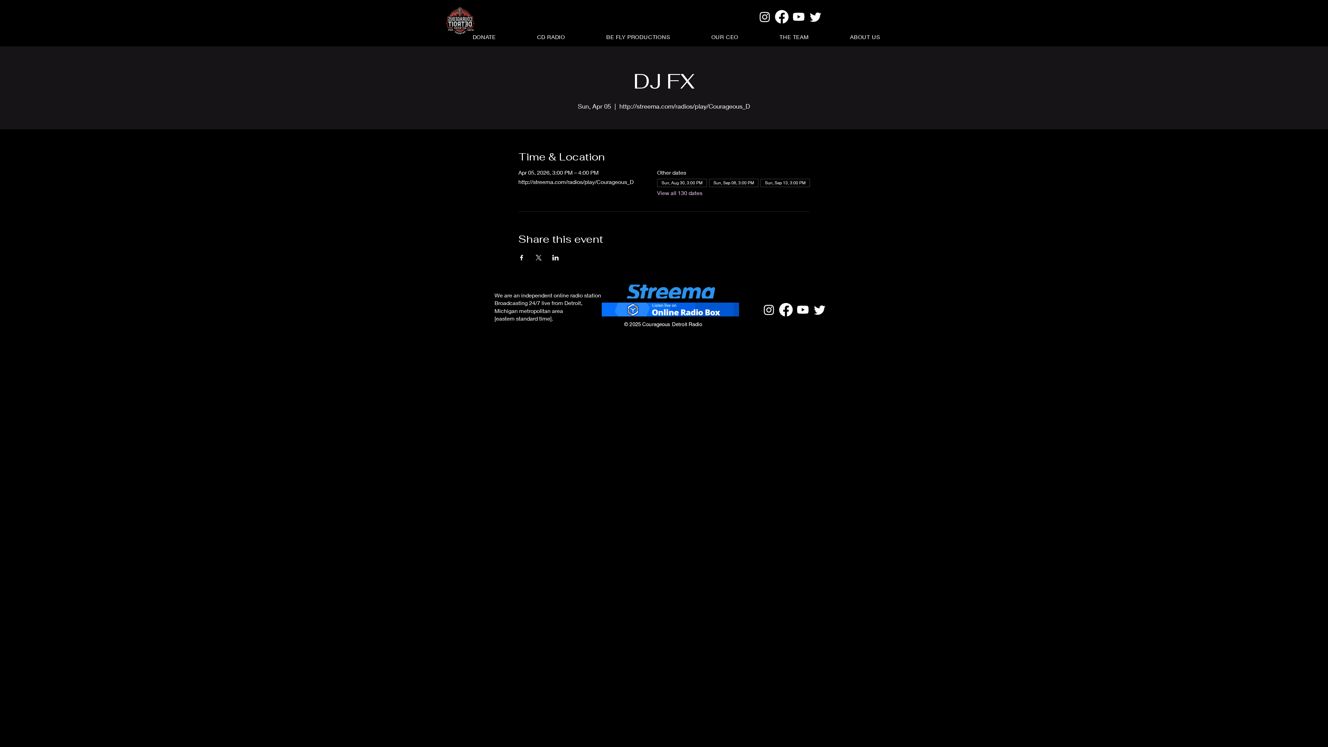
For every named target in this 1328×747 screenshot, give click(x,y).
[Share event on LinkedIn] (555, 257)
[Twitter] (815, 17)
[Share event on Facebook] (521, 257)
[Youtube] (798, 17)
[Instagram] (765, 17)
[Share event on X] (538, 257)
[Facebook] (781, 17)
